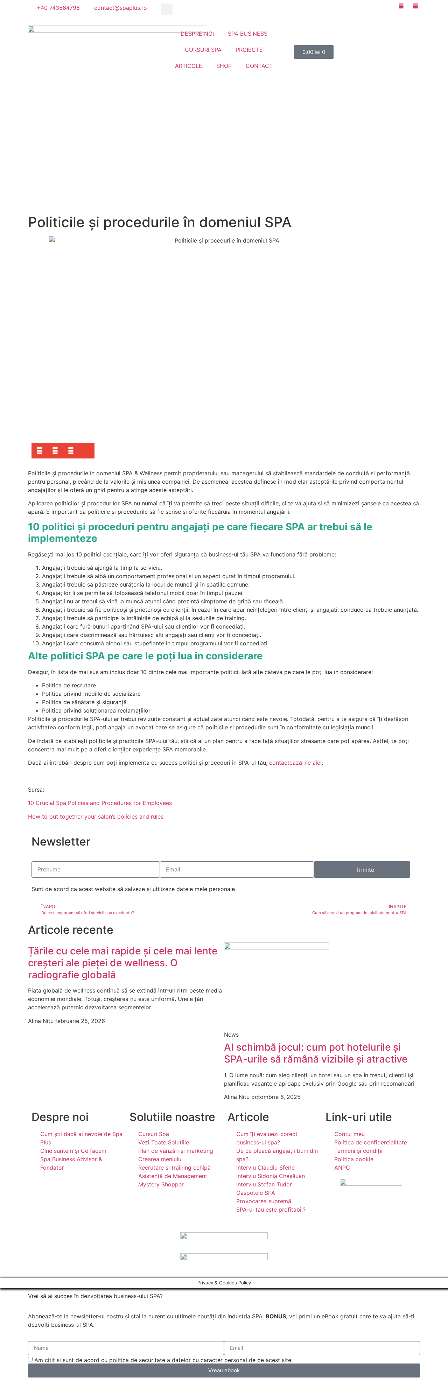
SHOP (224, 65)
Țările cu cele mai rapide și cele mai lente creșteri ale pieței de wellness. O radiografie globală (122, 962)
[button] (167, 9)
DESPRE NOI (197, 33)
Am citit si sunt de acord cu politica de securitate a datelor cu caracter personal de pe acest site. (163, 1359)
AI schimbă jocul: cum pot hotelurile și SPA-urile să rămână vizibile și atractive (315, 1053)
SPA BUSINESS (247, 33)
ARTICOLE (188, 65)
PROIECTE (249, 49)
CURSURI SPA (203, 49)
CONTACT (259, 65)
